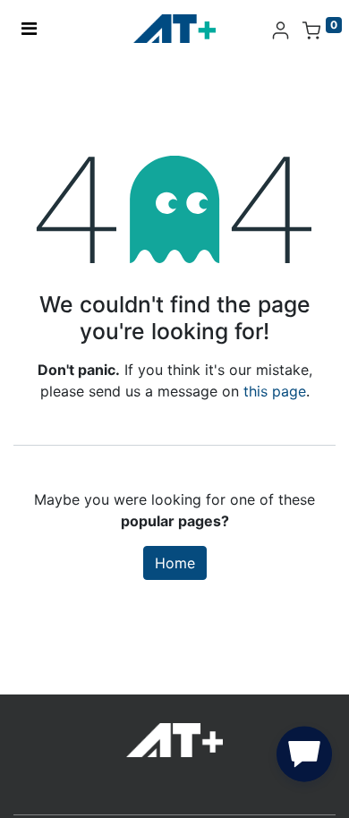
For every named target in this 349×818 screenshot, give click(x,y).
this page (274, 391)
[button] (304, 758)
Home (175, 563)
